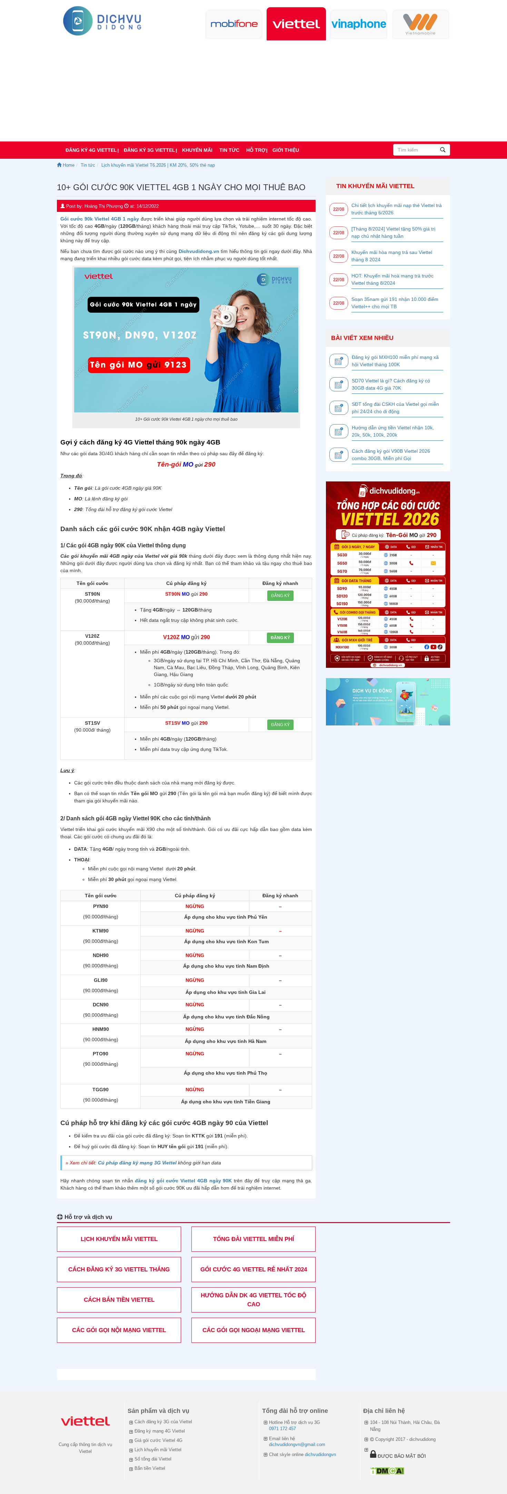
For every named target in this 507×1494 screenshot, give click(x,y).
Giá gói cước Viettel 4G (158, 1440)
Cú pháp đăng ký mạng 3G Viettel (137, 1162)
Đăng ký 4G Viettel (91, 150)
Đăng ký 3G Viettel (149, 150)
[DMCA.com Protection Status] (387, 1470)
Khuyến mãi (197, 150)
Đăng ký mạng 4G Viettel (160, 1431)
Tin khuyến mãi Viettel (375, 186)
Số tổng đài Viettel (153, 1459)
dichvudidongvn (320, 1454)
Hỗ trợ (256, 150)
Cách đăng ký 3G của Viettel (163, 1421)
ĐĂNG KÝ (280, 595)
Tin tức (229, 150)
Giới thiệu (285, 150)
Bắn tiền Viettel (150, 1468)
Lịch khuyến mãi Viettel (158, 1449)
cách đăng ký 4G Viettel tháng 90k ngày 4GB (149, 442)
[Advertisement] (253, 89)
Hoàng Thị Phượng (103, 206)
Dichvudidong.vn (199, 251)
